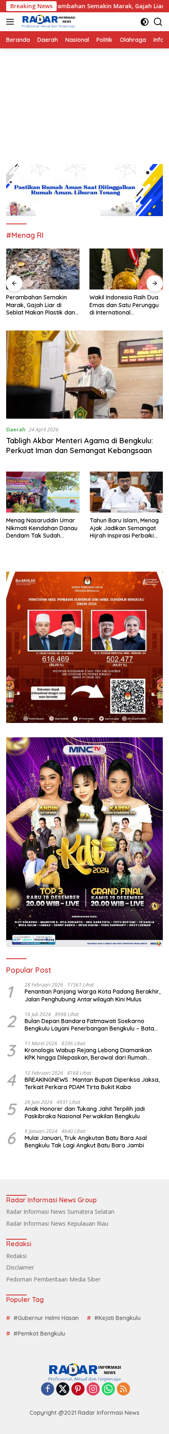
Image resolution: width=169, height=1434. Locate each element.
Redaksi (16, 1256)
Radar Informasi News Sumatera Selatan (60, 1211)
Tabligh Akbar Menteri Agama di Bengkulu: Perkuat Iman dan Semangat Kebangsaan (79, 445)
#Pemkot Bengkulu (39, 1333)
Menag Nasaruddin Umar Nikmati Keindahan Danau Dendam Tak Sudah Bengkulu (42, 528)
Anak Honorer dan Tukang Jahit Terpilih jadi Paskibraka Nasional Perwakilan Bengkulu (85, 1112)
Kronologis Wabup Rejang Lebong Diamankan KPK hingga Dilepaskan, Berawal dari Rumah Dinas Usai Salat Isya (88, 1053)
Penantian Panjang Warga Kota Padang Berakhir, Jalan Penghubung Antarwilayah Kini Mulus (92, 995)
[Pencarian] (158, 22)
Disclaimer (20, 1267)
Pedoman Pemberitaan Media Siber (53, 1279)
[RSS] (123, 1389)
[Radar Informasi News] (47, 22)
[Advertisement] (84, 102)
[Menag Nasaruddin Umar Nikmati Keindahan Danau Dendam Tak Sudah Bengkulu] (43, 492)
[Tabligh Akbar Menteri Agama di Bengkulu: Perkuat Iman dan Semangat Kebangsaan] (84, 375)
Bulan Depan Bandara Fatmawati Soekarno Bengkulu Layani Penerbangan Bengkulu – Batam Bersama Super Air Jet (92, 1024)
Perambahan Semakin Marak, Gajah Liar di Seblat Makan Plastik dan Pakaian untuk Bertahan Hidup (40, 305)
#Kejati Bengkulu (117, 1318)
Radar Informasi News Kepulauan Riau (57, 1223)
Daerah (15, 429)
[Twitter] (62, 1389)
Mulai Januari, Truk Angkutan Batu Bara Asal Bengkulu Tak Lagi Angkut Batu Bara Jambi (86, 1141)
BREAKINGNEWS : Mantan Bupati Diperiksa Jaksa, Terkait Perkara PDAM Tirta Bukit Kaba (92, 1083)
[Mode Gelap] (144, 22)
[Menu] (11, 22)
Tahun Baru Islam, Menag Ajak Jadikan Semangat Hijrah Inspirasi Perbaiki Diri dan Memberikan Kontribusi (124, 528)
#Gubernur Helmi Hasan (46, 1318)
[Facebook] (47, 1389)
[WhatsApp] (108, 1389)
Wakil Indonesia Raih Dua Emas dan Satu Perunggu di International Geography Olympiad (124, 305)
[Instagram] (93, 1389)
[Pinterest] (77, 1389)
